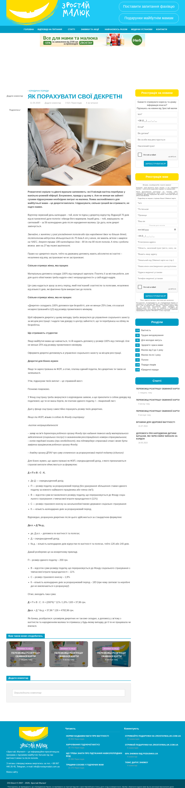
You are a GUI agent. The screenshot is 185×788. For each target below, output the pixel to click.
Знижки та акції (90, 29)
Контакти (161, 29)
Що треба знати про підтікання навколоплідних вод (94, 754)
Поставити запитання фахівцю (149, 6)
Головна (29, 29)
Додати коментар (15, 96)
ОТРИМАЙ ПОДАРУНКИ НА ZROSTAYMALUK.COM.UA (151, 745)
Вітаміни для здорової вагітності (155, 422)
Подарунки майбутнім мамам (148, 18)
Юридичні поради (39, 91)
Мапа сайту (12, 772)
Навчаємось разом (116, 29)
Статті (71, 29)
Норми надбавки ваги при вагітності (87, 736)
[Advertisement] (92, 68)
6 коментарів (132, 748)
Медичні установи (141, 29)
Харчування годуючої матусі (83, 744)
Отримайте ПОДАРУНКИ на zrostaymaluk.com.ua (153, 736)
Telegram (21, 766)
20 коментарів (133, 739)
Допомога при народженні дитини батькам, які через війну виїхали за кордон (156, 436)
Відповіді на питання (50, 29)
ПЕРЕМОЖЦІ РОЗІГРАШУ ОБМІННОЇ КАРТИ (25, 655)
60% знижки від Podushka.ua (141, 753)
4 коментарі (132, 757)
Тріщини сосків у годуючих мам (85, 765)
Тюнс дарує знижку (136, 762)
